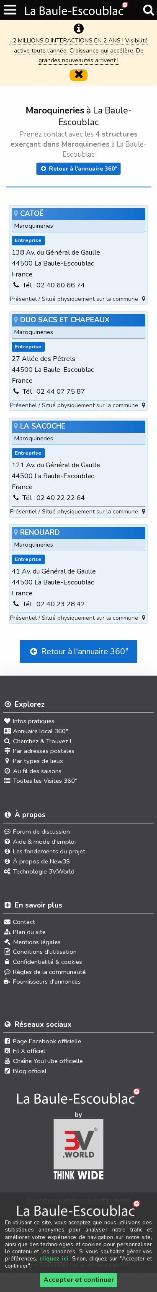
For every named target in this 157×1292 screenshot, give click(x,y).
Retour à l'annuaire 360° (82, 169)
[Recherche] (148, 10)
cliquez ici (53, 1259)
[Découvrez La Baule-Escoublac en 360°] (78, 1099)
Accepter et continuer (79, 1279)
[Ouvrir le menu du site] (11, 10)
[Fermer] (79, 75)
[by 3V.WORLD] (79, 1152)
